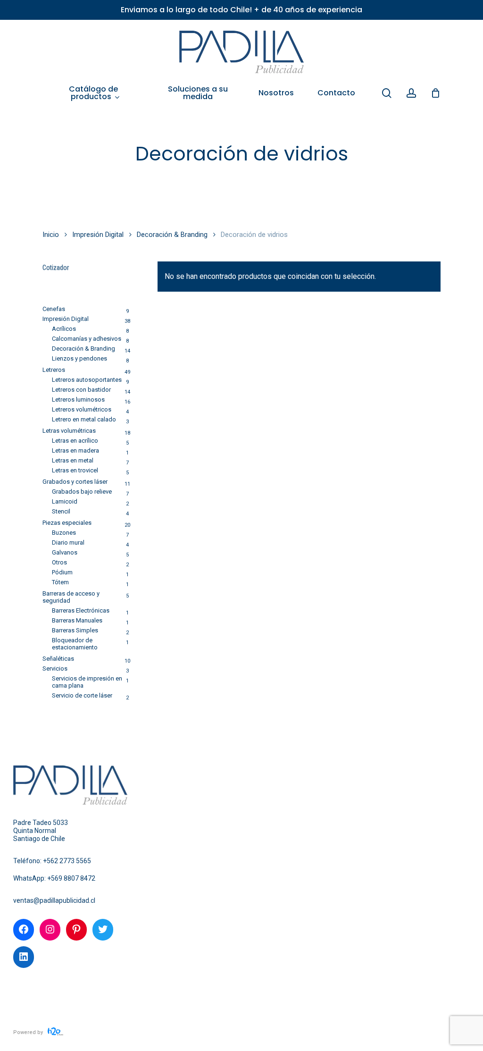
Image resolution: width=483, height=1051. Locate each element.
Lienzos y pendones (79, 358)
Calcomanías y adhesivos (86, 338)
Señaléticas (58, 658)
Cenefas (53, 308)
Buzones (64, 532)
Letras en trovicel (75, 470)
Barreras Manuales (77, 620)
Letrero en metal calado (84, 419)
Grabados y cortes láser (75, 481)
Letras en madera (75, 450)
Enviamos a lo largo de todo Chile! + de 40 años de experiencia (241, 9)
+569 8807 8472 (71, 878)
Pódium (62, 572)
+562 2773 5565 (67, 861)
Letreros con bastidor (81, 389)
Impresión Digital (98, 234)
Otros (59, 562)
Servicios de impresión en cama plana (87, 682)
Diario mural (68, 542)
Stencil (61, 511)
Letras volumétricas (69, 430)
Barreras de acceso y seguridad (71, 597)
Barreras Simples (75, 630)
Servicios (54, 668)
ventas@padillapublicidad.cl (54, 900)
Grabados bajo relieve (82, 491)
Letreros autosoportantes (87, 379)
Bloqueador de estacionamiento (75, 644)
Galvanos (64, 552)
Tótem (60, 582)
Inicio (50, 234)
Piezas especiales (67, 522)
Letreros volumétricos (81, 409)
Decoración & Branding (172, 234)
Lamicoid (64, 501)
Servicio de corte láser (82, 695)
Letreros (53, 369)
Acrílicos (64, 328)
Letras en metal (72, 460)
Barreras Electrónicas (80, 610)
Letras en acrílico (75, 440)
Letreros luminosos (78, 399)
